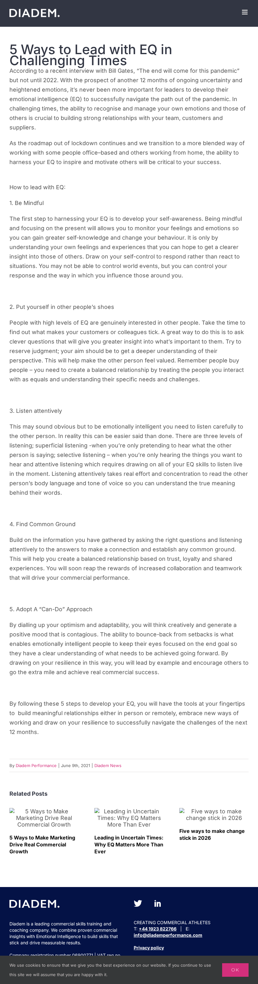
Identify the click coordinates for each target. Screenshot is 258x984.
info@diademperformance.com (168, 935)
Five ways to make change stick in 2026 (214, 815)
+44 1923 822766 (158, 928)
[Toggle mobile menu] (245, 12)
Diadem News (107, 765)
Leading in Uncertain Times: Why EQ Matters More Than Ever (129, 818)
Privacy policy (149, 947)
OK (235, 970)
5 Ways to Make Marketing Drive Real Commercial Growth (44, 818)
